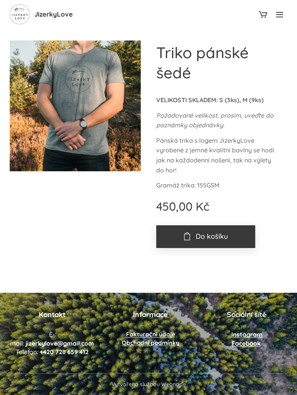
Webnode (173, 384)
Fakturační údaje (150, 334)
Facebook (246, 343)
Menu (279, 14)
